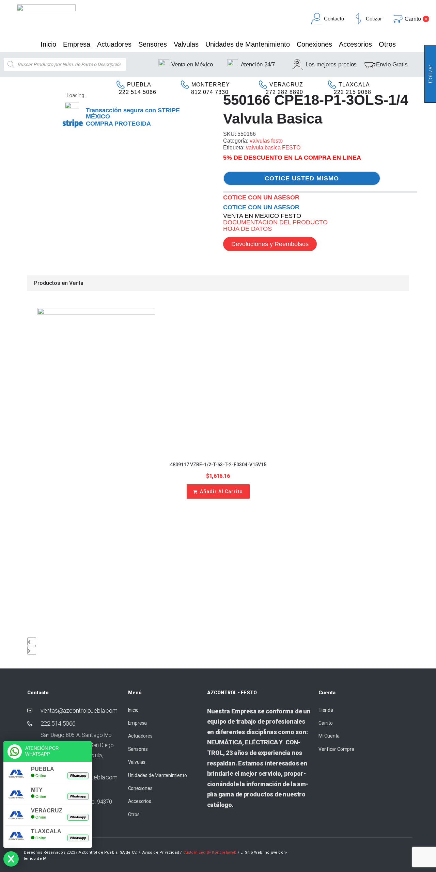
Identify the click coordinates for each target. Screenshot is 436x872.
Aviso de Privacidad (160, 852)
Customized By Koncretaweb (210, 852)
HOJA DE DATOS (247, 228)
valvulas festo (266, 141)
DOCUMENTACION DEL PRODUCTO (275, 222)
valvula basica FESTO (273, 147)
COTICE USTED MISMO (302, 178)
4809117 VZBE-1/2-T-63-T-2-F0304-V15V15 (218, 464)
